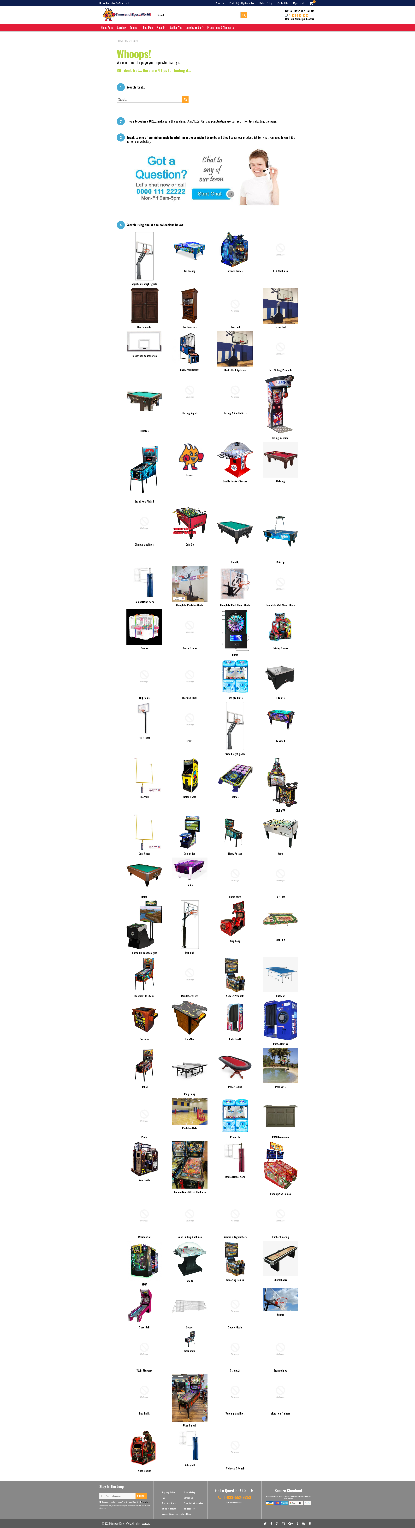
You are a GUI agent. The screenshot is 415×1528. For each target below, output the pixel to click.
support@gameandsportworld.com (177, 1514)
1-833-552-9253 (298, 15)
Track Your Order (169, 1503)
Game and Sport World (120, 1523)
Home (120, 41)
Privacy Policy (145, 1502)
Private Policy (189, 1492)
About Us (220, 3)
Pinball (160, 27)
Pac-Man (148, 27)
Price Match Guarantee (193, 1503)
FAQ (163, 1497)
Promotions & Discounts (220, 27)
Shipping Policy (168, 1492)
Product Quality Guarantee (242, 3)
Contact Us (283, 3)
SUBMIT (141, 1496)
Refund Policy (266, 3)
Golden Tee (176, 27)
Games (133, 27)
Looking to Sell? (195, 27)
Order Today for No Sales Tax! (114, 3)
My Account (298, 3)
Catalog (121, 27)
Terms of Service (169, 1508)
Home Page (107, 27)
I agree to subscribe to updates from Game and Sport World (126, 1502)
